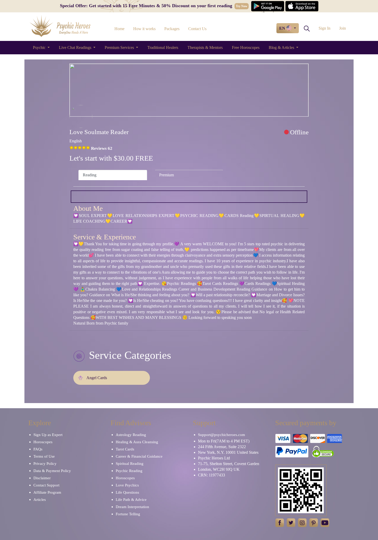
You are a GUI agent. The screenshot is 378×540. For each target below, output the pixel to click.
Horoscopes (42, 442)
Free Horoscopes (245, 47)
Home (119, 29)
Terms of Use (44, 456)
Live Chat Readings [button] (75, 47)
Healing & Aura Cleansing (137, 442)
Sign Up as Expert (47, 435)
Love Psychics (127, 485)
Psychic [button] (40, 47)
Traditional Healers (162, 47)
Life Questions (127, 492)
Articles (39, 500)
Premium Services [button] (120, 47)
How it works (144, 29)
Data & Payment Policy (52, 471)
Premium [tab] (166, 175)
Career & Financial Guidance (139, 456)
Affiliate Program (47, 492)
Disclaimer (42, 478)
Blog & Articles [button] (282, 47)
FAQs (37, 449)
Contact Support (46, 485)
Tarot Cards (125, 449)
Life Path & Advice (131, 500)
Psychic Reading (129, 471)
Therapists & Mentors (205, 47)
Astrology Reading (131, 435)
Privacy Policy (45, 463)
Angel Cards (96, 378)
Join (342, 28)
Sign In (324, 28)
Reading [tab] (89, 175)
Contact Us (197, 29)
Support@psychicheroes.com (221, 435)
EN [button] (282, 28)
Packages (171, 29)
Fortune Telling (128, 514)
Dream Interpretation (132, 507)
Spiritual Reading (129, 463)
